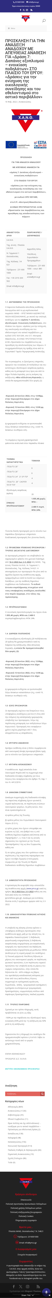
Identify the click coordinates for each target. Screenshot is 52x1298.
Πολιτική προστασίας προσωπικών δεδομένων (26, 1204)
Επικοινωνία (26, 1199)
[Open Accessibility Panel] (46, 1292)
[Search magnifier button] (42, 1094)
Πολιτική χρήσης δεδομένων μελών (26, 1208)
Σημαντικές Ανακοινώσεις (19, 1154)
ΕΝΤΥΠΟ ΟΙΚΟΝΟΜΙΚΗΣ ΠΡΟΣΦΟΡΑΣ (22, 1069)
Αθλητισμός (13, 1106)
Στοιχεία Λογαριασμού (27, 1254)
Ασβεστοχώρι (14, 1115)
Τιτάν (10, 1162)
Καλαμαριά (12, 1137)
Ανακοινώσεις (25, 101)
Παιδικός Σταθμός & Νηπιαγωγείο (22, 1150)
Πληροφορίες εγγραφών (26, 1220)
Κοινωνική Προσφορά (17, 1146)
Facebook (13, 1278)
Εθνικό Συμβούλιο (16, 1119)
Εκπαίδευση (13, 1133)
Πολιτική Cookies (26, 1216)
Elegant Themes (33, 1291)
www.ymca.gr (32, 888)
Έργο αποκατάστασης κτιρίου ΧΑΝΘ (26, 6)
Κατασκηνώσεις (14, 1142)
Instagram (28, 1278)
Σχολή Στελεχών (15, 1158)
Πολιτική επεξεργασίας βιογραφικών (26, 1212)
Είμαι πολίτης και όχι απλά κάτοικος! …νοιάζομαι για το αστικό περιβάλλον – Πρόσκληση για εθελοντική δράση (24, 1126)
